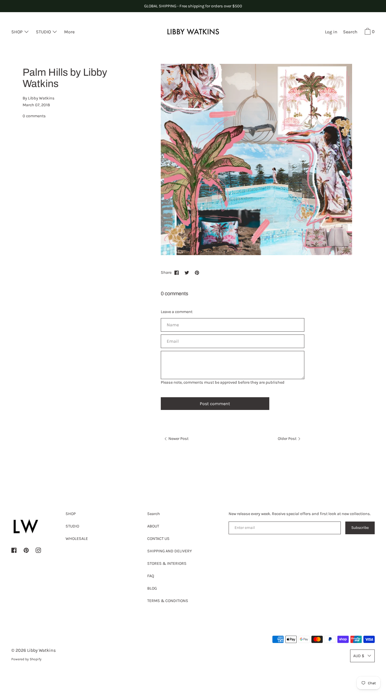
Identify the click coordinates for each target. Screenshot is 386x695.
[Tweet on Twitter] (187, 272)
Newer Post (178, 438)
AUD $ (358, 655)
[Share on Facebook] (177, 272)
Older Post (287, 438)
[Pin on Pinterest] (197, 272)
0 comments (34, 115)
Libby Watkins (41, 650)
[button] (350, 32)
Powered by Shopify (26, 659)
